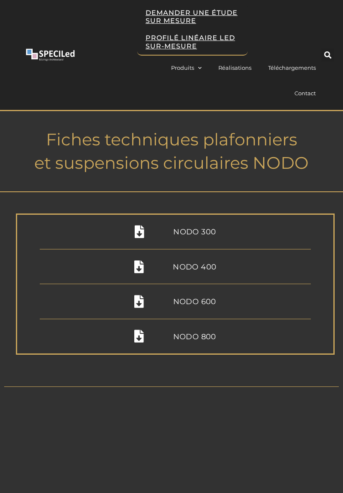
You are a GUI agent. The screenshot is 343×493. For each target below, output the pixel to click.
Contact (305, 93)
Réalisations (234, 68)
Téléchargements (292, 68)
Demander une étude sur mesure (192, 17)
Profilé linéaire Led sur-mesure (190, 42)
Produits (182, 68)
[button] (327, 54)
